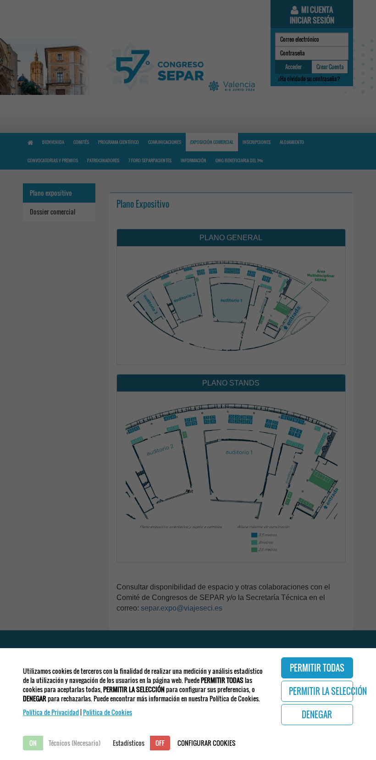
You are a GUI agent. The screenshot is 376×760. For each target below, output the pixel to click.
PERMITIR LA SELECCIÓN (321, 691)
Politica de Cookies (107, 712)
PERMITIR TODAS (317, 668)
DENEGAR (317, 715)
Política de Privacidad (51, 712)
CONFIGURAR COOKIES (206, 743)
